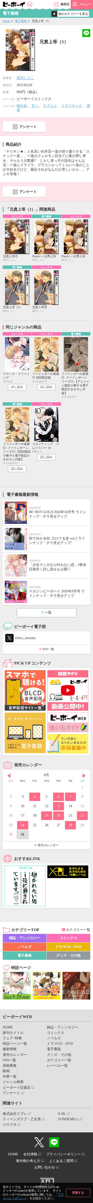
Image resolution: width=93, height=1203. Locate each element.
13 (58, 806)
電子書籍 (21, 21)
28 (70, 825)
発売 (65, 4)
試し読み (17, 387)
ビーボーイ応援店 (17, 1087)
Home (6, 21)
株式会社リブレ (15, 1114)
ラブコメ (50, 106)
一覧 (48, 612)
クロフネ (10, 1124)
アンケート (28, 127)
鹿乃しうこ (25, 78)
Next (84, 776)
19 (46, 815)
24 (22, 825)
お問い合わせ (44, 1167)
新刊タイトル (13, 1033)
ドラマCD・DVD (68, 947)
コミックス (68, 938)
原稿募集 (10, 1065)
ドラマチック (71, 106)
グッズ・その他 (68, 955)
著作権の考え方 (28, 1161)
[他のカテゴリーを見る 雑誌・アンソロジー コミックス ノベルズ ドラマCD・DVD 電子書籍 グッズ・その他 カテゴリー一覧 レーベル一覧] (70, 14)
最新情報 (10, 1049)
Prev (9, 776)
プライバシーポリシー (63, 1154)
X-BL (62, 1114)
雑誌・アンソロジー (24, 938)
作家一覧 (10, 1076)
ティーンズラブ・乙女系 (22, 1119)
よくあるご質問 (61, 1161)
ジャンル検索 (13, 1082)
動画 (6, 1071)
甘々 (34, 106)
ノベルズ (24, 947)
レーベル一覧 (57, 1065)
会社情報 (30, 1154)
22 (82, 815)
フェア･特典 (12, 1038)
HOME (8, 1027)
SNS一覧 (48, 649)
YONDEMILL (68, 1119)
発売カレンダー (48, 845)
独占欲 (22, 106)
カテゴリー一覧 (78, 930)
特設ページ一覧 (15, 1043)
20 (58, 815)
